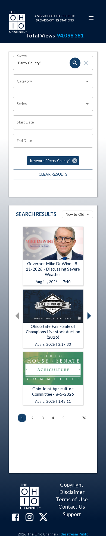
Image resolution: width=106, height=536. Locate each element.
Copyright (71, 484)
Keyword (22, 55)
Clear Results (53, 174)
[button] (53, 160)
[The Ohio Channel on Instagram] (29, 517)
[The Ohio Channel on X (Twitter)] (43, 517)
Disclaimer (72, 491)
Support (72, 514)
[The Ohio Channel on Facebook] (15, 517)
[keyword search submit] (75, 63)
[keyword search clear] (85, 63)
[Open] (87, 81)
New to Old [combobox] (75, 214)
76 (84, 418)
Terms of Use (72, 499)
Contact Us (71, 506)
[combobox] (48, 81)
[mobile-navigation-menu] (91, 17)
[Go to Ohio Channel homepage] (17, 22)
